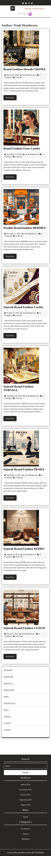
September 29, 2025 (14, 396)
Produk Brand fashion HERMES (24, 227)
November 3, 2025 (14, 234)
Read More (11, 98)
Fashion (25, 834)
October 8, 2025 (13, 313)
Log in (25, 817)
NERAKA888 (9, 690)
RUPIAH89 (8, 670)
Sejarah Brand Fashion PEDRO (23, 548)
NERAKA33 (8, 683)
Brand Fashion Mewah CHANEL (24, 69)
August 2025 (25, 805)
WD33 (6, 710)
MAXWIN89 (8, 677)
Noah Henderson (29, 75)
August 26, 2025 (13, 554)
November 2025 (25, 790)
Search (23, 14)
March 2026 (25, 784)
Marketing (25, 839)
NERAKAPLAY (10, 703)
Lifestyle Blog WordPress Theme (19, 853)
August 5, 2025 (12, 634)
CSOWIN (7, 716)
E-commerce (25, 829)
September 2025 (25, 800)
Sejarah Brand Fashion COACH (24, 628)
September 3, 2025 (14, 475)
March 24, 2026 (13, 75)
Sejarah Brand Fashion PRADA (23, 469)
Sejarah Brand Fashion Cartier (23, 307)
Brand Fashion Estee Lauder (21, 148)
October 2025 (25, 795)
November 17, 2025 (14, 154)
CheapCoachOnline (34, 8)
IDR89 (6, 697)
